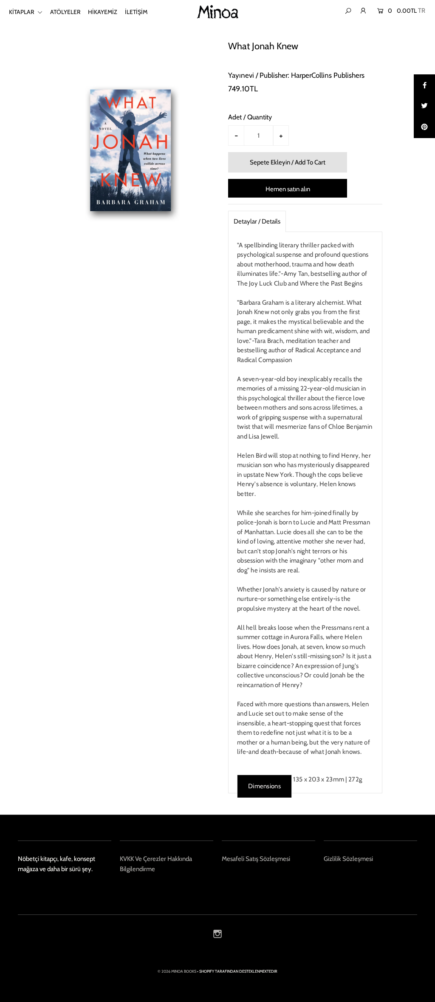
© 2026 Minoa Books (177, 971)
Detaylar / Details (257, 221)
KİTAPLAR (22, 12)
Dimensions (264, 786)
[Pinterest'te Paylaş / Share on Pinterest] (424, 127)
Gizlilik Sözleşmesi (348, 859)
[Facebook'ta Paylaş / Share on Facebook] (424, 85)
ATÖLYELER (65, 12)
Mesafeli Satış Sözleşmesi (256, 859)
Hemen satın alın (288, 189)
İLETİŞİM (136, 12)
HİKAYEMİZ (102, 12)
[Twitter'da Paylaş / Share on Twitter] (424, 106)
